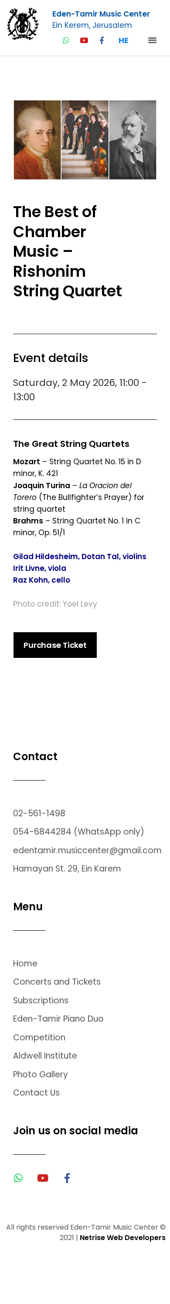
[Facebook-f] (101, 40)
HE (124, 40)
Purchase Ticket (55, 645)
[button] (155, 40)
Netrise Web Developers (123, 1238)
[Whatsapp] (66, 40)
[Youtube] (84, 40)
